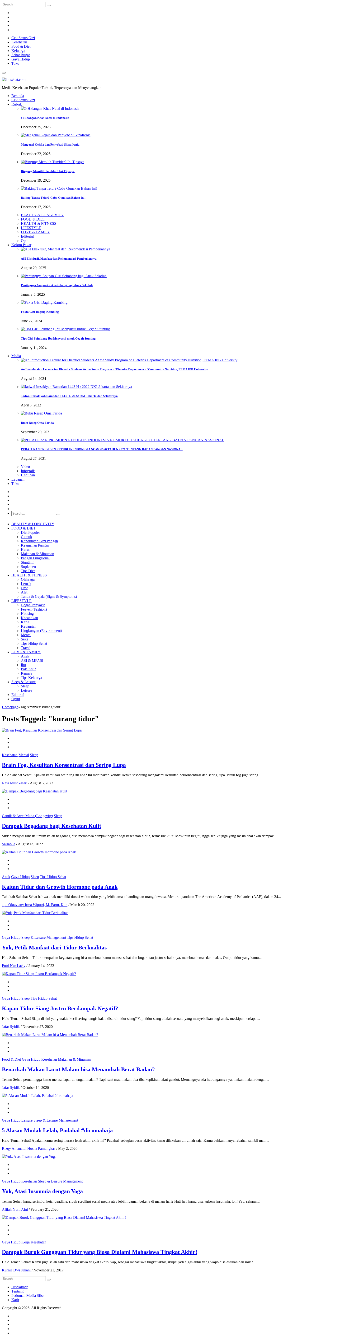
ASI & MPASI (32, 660)
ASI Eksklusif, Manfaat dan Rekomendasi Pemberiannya (59, 258)
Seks (24, 639)
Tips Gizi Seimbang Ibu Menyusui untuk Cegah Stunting (58, 338)
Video (25, 467)
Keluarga (18, 51)
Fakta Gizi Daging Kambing (40, 311)
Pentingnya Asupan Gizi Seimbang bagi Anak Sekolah (57, 285)
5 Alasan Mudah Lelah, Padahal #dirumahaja (57, 1130)
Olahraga (28, 579)
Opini (25, 241)
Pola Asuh (28, 669)
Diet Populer (30, 532)
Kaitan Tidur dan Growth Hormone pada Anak (60, 887)
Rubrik (16, 104)
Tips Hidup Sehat (34, 643)
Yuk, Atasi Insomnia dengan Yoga (42, 1191)
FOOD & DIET (33, 219)
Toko (15, 63)
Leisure (26, 690)
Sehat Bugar (20, 55)
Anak (25, 656)
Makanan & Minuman (37, 554)
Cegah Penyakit (33, 605)
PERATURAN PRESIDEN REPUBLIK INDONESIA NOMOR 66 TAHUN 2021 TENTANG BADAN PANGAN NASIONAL (102, 449)
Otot (24, 588)
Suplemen (28, 567)
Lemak (26, 584)
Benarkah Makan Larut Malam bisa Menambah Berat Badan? (78, 1069)
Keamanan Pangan (35, 545)
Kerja (25, 622)
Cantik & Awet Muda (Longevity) (27, 816)
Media (16, 356)
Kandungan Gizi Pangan (39, 541)
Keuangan (28, 626)
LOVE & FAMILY (35, 232)
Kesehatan (19, 42)
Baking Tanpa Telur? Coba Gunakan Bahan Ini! (53, 197)
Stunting (27, 562)
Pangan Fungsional (35, 558)
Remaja (26, 673)
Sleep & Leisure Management (43, 937)
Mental (26, 635)
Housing (27, 614)
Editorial (27, 236)
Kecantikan (29, 618)
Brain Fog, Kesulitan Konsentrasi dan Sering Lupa (64, 765)
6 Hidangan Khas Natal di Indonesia (45, 118)
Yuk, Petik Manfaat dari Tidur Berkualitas (54, 947)
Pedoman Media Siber (28, 1295)
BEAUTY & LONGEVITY (42, 215)
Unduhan (28, 475)
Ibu (23, 665)
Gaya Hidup (20, 59)
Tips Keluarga (31, 678)
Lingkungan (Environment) (41, 631)
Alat (24, 592)
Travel (25, 648)
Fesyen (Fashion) (34, 609)
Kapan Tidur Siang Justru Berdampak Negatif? (60, 1008)
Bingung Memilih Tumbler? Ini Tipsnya (48, 171)
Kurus (25, 550)
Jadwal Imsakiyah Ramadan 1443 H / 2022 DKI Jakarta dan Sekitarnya (69, 396)
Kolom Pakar (21, 245)
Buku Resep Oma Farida (37, 422)
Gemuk (26, 537)
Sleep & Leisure (23, 682)
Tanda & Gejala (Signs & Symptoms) (49, 596)
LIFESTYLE (31, 228)
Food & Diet (20, 46)
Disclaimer (19, 1287)
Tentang (17, 1291)
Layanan (17, 479)
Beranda (17, 96)
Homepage (10, 707)
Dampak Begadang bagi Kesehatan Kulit (51, 826)
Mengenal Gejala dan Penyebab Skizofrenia (50, 144)
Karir (15, 1300)
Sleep (25, 686)
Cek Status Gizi (23, 38)
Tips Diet (28, 571)
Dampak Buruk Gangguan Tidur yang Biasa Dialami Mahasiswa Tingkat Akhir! (99, 1252)
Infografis (28, 471)
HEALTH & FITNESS (38, 223)
